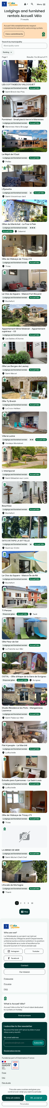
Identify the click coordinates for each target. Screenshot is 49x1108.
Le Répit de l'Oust (10, 154)
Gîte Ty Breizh (9, 401)
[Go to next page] (28, 903)
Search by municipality (12, 41)
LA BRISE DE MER (11, 850)
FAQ (6, 989)
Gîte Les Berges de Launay (15, 366)
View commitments (14, 34)
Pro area (7, 984)
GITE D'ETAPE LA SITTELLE (16, 540)
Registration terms (12, 1050)
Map (26, 911)
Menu (39, 4)
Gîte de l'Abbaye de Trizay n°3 (17, 815)
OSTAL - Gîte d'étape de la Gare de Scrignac (24, 676)
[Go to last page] (32, 903)
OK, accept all (36, 1098)
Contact (24, 965)
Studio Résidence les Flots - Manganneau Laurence (22, 709)
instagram (15, 951)
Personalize (24, 1104)
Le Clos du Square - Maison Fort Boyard (21, 294)
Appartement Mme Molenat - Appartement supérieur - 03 (23, 330)
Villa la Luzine (8, 436)
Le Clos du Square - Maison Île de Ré (20, 575)
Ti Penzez (7, 610)
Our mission (24, 972)
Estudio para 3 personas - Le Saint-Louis (22, 780)
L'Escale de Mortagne (12, 885)
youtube (35, 951)
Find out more (24, 1015)
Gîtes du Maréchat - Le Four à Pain (19, 224)
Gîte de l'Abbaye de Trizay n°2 (17, 259)
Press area (8, 979)
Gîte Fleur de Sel (10, 641)
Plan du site (6, 1083)
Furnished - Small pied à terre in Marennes (23, 119)
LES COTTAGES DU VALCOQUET (18, 84)
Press (4, 1073)
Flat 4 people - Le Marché (14, 745)
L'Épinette (7, 189)
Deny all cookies (13, 1098)
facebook (15, 958)
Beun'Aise (7, 505)
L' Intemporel (8, 471)
